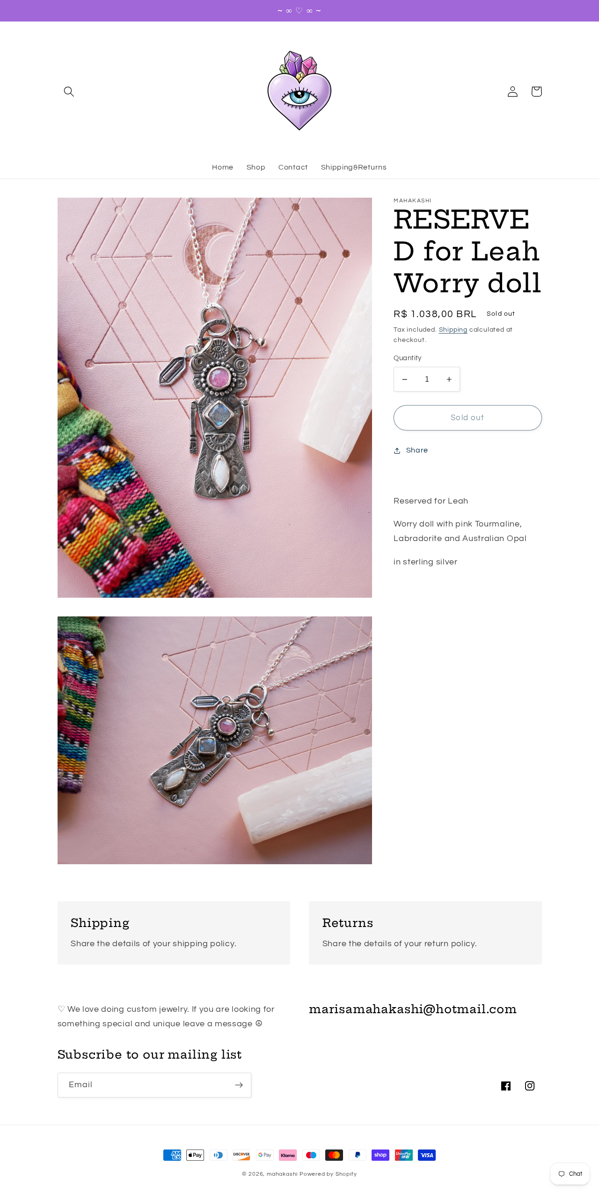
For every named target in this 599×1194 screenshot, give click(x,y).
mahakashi (282, 1174)
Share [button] (417, 450)
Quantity (408, 358)
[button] (69, 92)
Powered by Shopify (328, 1174)
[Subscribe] (239, 1085)
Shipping (453, 329)
